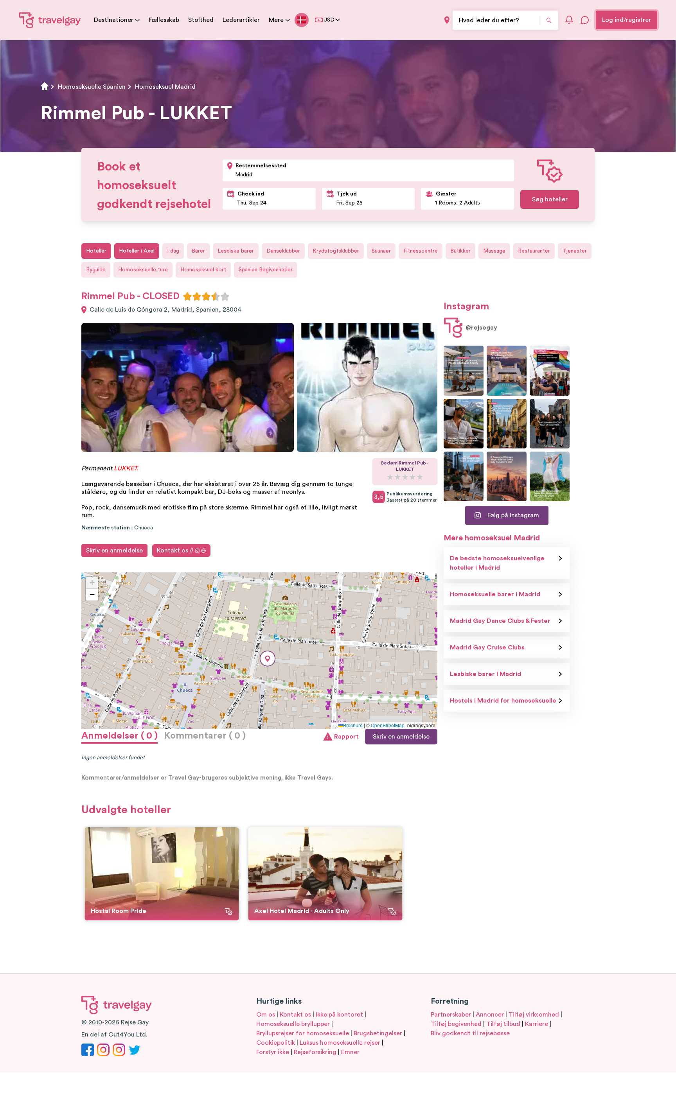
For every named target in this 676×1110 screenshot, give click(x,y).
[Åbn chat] (585, 20)
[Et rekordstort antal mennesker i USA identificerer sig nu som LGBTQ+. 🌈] (550, 370)
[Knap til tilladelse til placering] (446, 20)
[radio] (187, 296)
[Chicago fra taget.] (464, 476)
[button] (267, 659)
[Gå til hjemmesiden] (50, 20)
